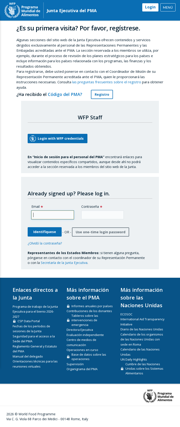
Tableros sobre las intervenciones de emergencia (84, 320)
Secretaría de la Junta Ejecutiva (64, 262)
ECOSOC (126, 314)
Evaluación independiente (85, 335)
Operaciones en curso (82, 350)
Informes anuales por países (92, 306)
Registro (102, 94)
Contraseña (90, 206)
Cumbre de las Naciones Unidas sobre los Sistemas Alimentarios (144, 368)
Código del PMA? (65, 94)
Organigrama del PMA (82, 369)
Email (35, 206)
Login (150, 7)
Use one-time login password (100, 232)
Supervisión (75, 364)
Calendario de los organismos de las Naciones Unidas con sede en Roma (141, 339)
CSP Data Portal (29, 321)
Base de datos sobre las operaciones (88, 356)
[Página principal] (22, 10)
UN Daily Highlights (133, 359)
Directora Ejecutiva (80, 330)
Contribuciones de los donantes (89, 311)
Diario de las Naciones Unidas (141, 329)
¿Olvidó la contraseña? (45, 243)
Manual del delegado (28, 356)
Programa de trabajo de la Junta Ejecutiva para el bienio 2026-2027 (35, 311)
